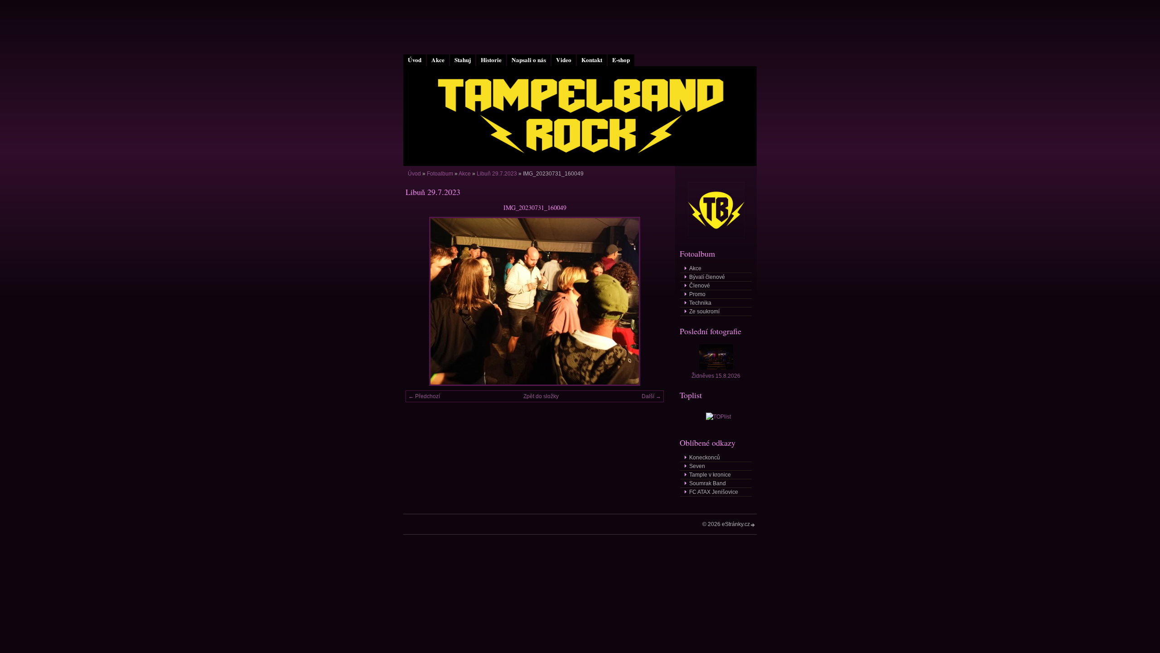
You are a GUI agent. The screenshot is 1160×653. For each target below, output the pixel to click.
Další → (651, 396)
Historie (491, 59)
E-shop (621, 59)
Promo (697, 294)
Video (563, 59)
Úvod (414, 59)
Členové (699, 286)
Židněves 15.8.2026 (715, 376)
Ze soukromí (704, 311)
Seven (697, 466)
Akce (438, 59)
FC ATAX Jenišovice (713, 492)
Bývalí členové (707, 277)
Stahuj (462, 59)
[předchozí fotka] (420, 301)
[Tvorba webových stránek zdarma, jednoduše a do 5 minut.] (753, 525)
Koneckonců (704, 457)
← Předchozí (424, 396)
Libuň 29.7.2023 (497, 174)
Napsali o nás (529, 59)
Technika (700, 303)
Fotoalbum (440, 174)
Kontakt (591, 59)
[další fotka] (649, 301)
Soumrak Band (707, 483)
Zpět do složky (541, 396)
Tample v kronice (710, 475)
